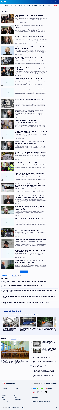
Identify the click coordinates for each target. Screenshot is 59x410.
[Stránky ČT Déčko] (34, 392)
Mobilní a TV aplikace (6, 401)
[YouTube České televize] (52, 383)
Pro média (16, 388)
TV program (4, 388)
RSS (56, 407)
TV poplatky (4, 391)
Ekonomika (34, 5)
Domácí (20, 5)
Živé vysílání (4, 390)
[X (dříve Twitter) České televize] (54, 383)
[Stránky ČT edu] (47, 392)
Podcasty (3, 395)
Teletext (3, 393)
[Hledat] (52, 2)
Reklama (16, 390)
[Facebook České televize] (49, 383)
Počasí (39, 5)
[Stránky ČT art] (39, 392)
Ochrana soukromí (16, 407)
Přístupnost (23, 407)
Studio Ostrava (17, 393)
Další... (44, 5)
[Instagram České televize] (47, 383)
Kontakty (16, 402)
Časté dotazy (16, 401)
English (10, 407)
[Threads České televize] (56, 383)
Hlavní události (5, 5)
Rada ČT (15, 395)
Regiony (28, 5)
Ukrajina (11, 5)
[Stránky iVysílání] (48, 388)
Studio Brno (16, 391)
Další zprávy (23, 271)
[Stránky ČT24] (34, 388)
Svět (24, 5)
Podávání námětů (17, 399)
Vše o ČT (3, 402)
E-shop (3, 399)
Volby (16, 5)
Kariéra (15, 397)
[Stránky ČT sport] (40, 388)
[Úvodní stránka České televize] (8, 383)
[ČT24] (3, 2)
